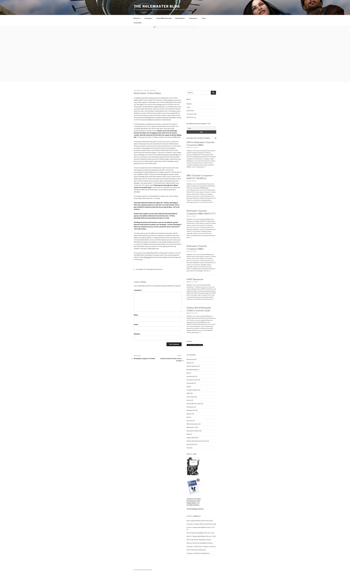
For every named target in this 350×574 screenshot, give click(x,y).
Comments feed (192, 114)
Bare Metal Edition (192, 369)
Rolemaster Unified (155, 269)
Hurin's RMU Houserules (194, 403)
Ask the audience (192, 366)
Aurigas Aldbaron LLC (193, 503)
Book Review (191, 376)
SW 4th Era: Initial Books (198, 550)
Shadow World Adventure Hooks (196, 441)
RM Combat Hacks (192, 424)
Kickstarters (190, 407)
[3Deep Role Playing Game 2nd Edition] (193, 494)
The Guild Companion (193, 505)
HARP (188, 393)
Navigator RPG (191, 410)
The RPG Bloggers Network (195, 509)
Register (189, 104)
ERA (188, 386)
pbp (188, 417)
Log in (188, 107)
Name (136, 315)
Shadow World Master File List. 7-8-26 (202, 533)
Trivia (203, 18)
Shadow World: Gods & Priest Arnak (202, 520)
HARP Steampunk (195, 279)
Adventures (190, 359)
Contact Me (137, 23)
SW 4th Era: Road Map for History (201, 539)
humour (189, 400)
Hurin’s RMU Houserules (164, 18)
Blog (188, 373)
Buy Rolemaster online (193, 501)
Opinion (189, 414)
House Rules (190, 397)
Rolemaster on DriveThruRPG (198, 138)
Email (136, 324)
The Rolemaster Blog (157, 6)
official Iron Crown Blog (194, 498)
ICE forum (147, 257)
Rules (188, 434)
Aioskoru (189, 363)
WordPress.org (191, 117)
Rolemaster (193, 18)
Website (137, 334)
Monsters (137, 18)
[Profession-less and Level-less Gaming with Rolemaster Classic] (193, 474)
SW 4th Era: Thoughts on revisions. (205, 546)
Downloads (148, 18)
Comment (138, 290)
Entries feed (190, 110)
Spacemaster (191, 444)
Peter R (153, 90)
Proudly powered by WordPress (142, 570)
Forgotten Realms (192, 390)
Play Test (189, 420)
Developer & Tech (192, 380)
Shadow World (179, 18)
